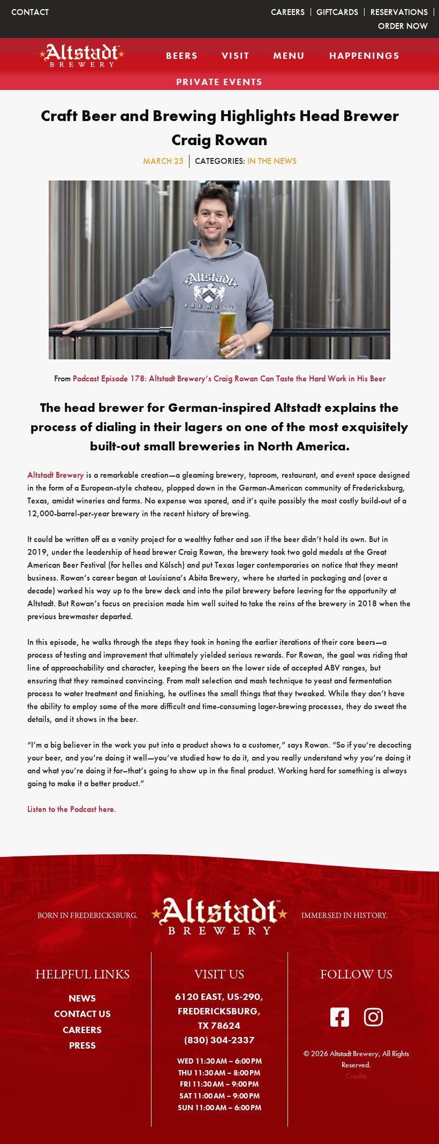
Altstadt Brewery (55, 474)
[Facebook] (339, 1017)
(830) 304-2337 (219, 1040)
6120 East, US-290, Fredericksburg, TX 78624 (219, 1011)
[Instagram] (373, 1017)
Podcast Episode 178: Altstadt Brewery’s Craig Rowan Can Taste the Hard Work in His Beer (229, 378)
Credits (356, 1076)
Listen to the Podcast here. (71, 809)
